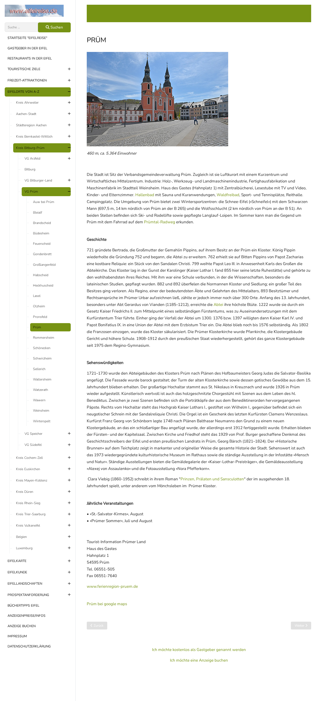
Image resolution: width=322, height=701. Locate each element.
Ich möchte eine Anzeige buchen (199, 660)
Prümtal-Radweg (159, 222)
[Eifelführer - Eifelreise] (38, 11)
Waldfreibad (228, 195)
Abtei (218, 304)
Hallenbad (144, 195)
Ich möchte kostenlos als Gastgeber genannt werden (199, 649)
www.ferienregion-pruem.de (112, 586)
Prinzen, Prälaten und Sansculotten (212, 479)
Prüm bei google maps (107, 604)
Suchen (56, 27)
